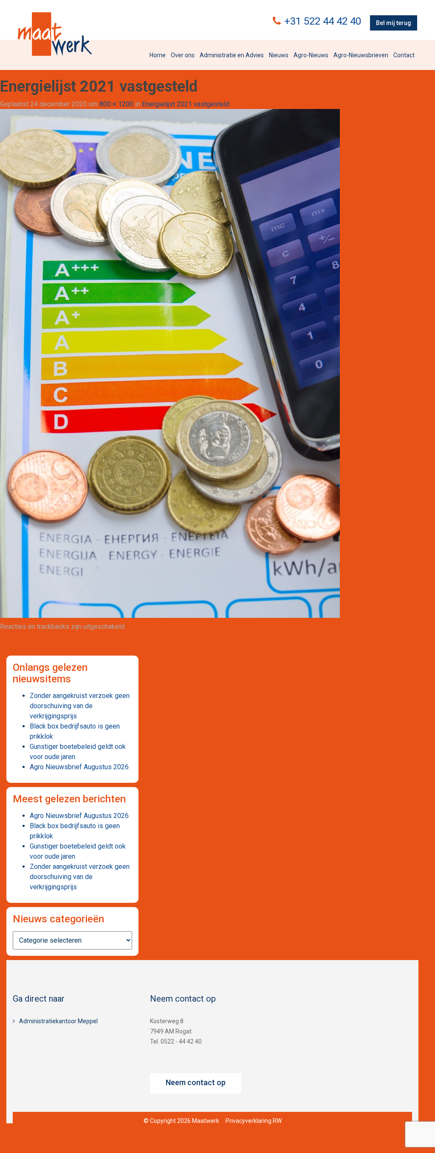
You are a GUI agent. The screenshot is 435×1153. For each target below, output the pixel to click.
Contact (404, 55)
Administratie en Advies (232, 55)
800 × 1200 (116, 104)
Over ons (183, 55)
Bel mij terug (393, 23)
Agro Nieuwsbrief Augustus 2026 (79, 767)
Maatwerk (55, 34)
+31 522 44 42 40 (322, 21)
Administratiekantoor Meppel (58, 1021)
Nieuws (278, 55)
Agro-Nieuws (311, 55)
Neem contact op (196, 1082)
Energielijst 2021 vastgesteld (185, 104)
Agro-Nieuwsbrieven (360, 55)
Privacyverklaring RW (254, 1120)
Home (158, 55)
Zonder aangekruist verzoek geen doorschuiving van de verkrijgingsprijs (80, 706)
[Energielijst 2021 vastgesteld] (170, 363)
